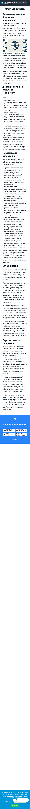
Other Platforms (15, 439)
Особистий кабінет (21, 2)
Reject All (8, 801)
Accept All (15, 805)
